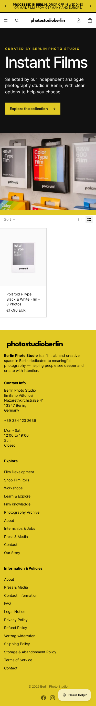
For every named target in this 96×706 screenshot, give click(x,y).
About (9, 520)
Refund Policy (15, 627)
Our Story (12, 552)
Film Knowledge (17, 504)
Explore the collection (33, 108)
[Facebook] (43, 698)
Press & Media (16, 536)
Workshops (13, 488)
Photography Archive (21, 512)
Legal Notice (14, 611)
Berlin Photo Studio (54, 686)
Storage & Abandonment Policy (30, 652)
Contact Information (20, 595)
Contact (10, 545)
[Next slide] (90, 6)
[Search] (17, 20)
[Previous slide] (5, 6)
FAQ (7, 603)
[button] (10, 219)
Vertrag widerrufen (19, 636)
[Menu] (6, 20)
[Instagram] (52, 698)
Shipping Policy (17, 644)
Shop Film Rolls (16, 480)
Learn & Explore (17, 496)
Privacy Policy (16, 619)
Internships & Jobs (19, 528)
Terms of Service (18, 660)
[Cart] (89, 20)
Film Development (19, 472)
